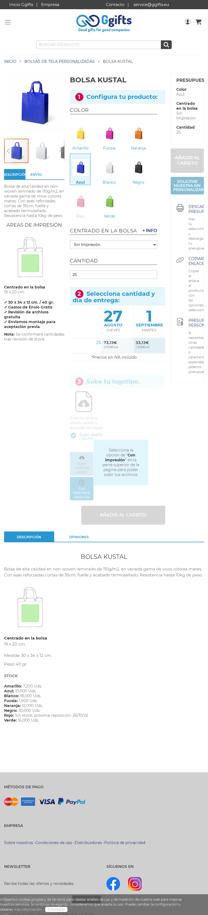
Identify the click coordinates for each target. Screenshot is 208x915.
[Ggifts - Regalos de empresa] (104, 23)
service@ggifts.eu (151, 4)
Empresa (50, 4)
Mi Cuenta (187, 25)
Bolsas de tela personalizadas (59, 61)
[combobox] (104, 44)
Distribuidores (88, 842)
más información (28, 909)
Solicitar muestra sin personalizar (188, 185)
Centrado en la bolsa (187, 106)
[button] (8, 151)
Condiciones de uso (53, 842)
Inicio (10, 61)
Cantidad (185, 127)
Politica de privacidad (124, 842)
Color (181, 89)
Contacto (115, 4)
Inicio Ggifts (21, 4)
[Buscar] (166, 44)
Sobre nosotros (18, 842)
